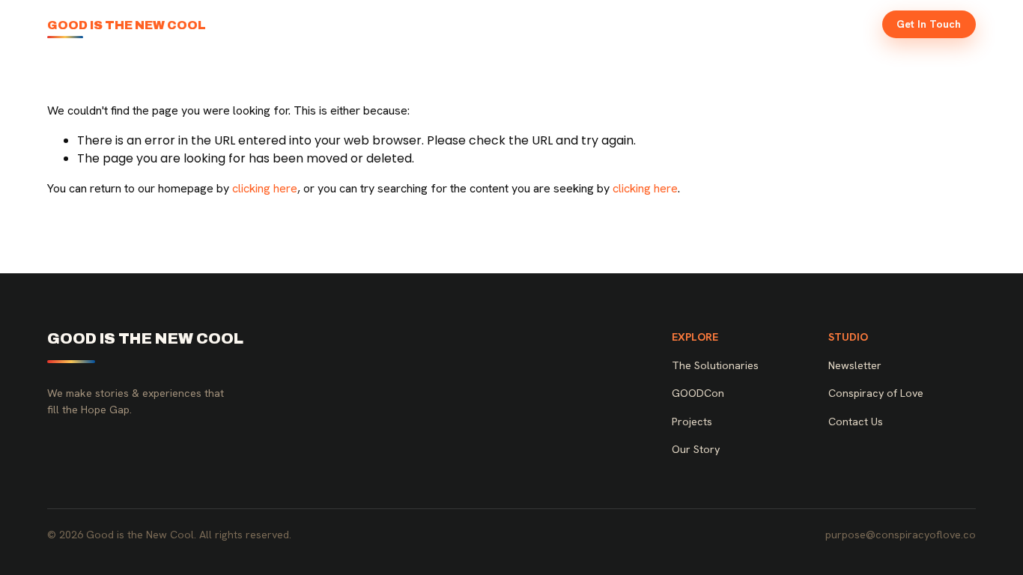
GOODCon (642, 24)
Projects (706, 24)
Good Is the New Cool (126, 25)
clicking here (264, 188)
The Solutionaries (553, 24)
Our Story (769, 24)
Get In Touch (928, 24)
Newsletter (838, 24)
